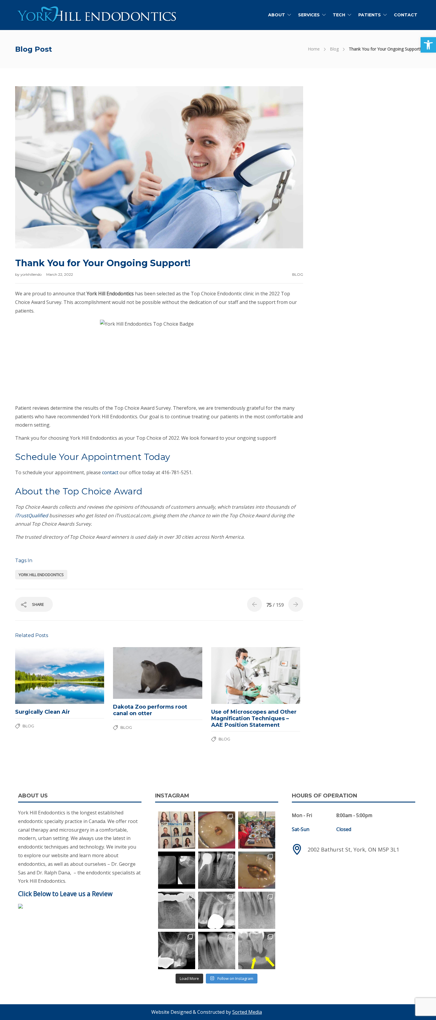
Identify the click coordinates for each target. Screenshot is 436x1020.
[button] (428, 45)
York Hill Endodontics (41, 574)
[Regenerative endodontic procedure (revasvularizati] (216, 950)
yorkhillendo (31, 274)
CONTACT (405, 15)
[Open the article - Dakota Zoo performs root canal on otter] (135, 673)
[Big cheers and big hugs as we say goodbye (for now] (256, 830)
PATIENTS (369, 15)
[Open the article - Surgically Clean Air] (37, 675)
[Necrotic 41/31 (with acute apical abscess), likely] (256, 910)
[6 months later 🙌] (176, 910)
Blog (334, 49)
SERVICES (309, 15)
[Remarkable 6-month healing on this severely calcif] (256, 950)
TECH (339, 15)
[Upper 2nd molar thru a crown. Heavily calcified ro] (176, 950)
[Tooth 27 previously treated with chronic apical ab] (256, 870)
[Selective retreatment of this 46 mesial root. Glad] (216, 870)
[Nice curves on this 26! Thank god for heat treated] (216, 910)
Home (314, 49)
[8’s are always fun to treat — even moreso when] (176, 870)
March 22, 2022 (59, 274)
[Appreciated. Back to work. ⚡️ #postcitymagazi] (176, 830)
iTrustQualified (31, 515)
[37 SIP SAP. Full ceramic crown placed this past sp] (216, 830)
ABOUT (276, 15)
